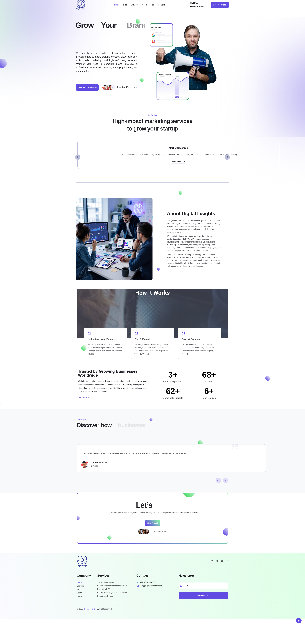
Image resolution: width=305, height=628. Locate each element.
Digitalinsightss (90, 609)
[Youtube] (222, 561)
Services (80, 586)
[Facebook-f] (227, 561)
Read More (176, 161)
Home (79, 582)
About (79, 593)
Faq (78, 589)
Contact (80, 596)
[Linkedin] (212, 561)
